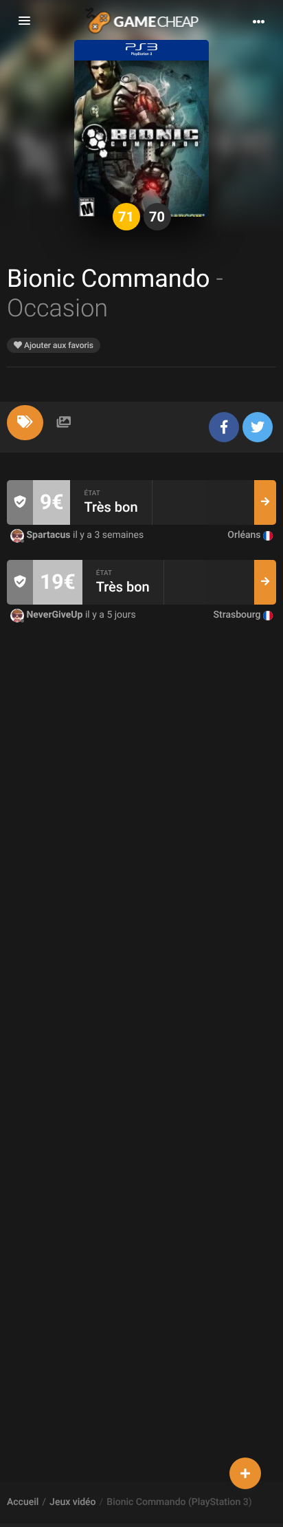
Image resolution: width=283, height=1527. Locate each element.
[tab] (25, 422)
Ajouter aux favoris (57, 345)
